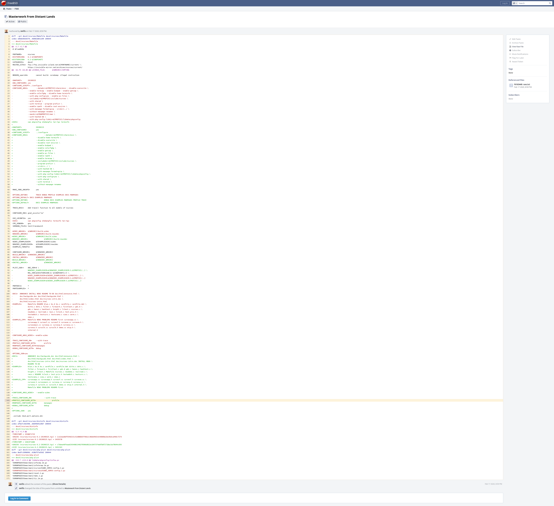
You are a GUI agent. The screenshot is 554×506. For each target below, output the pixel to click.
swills (23, 31)
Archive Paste (518, 42)
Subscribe (516, 50)
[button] (505, 3)
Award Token (517, 61)
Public (24, 21)
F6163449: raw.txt (522, 84)
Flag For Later (518, 58)
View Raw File (517, 46)
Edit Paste (516, 39)
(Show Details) (59, 484)
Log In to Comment (19, 498)
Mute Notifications (520, 54)
